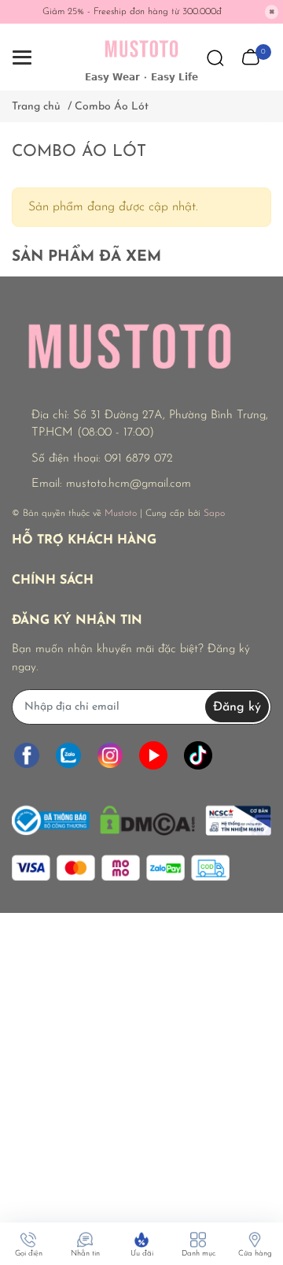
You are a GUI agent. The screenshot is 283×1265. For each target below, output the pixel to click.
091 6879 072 (139, 459)
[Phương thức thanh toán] (121, 868)
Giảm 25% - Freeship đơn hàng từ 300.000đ (132, 12)
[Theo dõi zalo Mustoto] (68, 755)
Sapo (214, 513)
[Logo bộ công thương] (141, 817)
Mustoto (121, 513)
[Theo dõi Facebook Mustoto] (27, 755)
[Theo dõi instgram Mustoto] (110, 755)
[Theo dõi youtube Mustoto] (153, 755)
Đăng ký (237, 707)
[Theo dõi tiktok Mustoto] (198, 755)
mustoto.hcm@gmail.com (128, 484)
